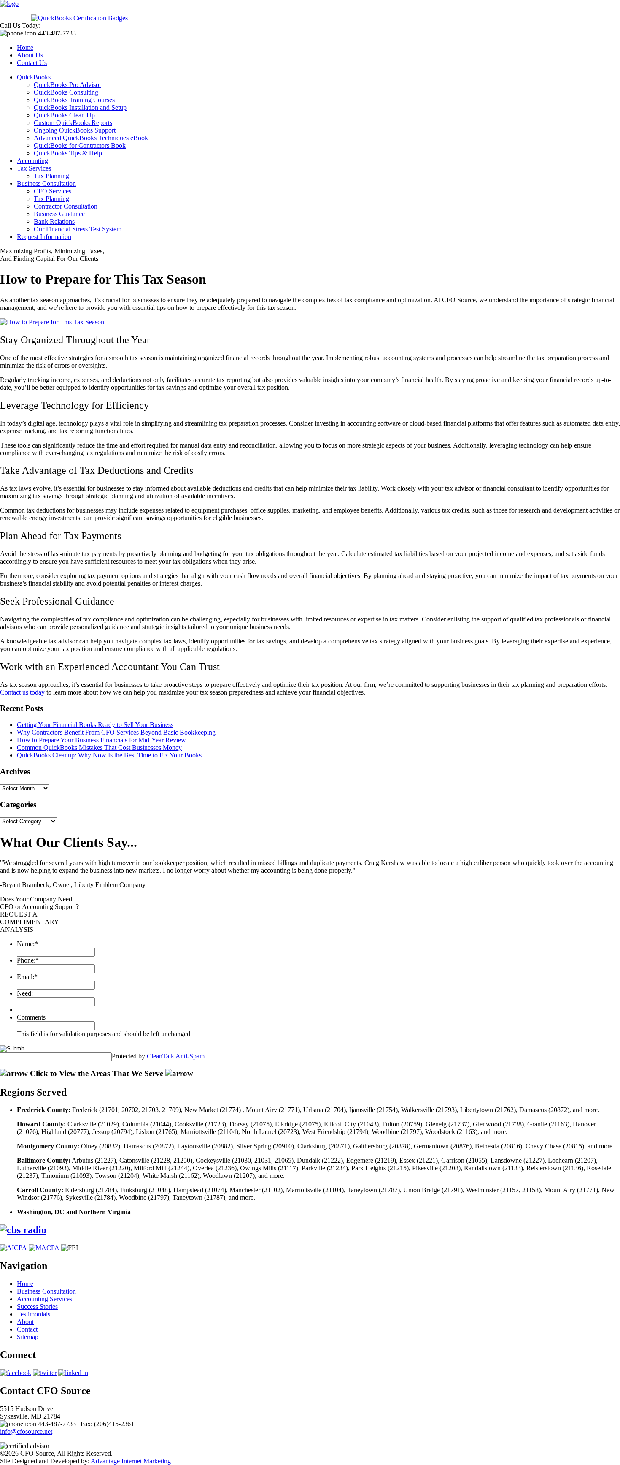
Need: (25, 993)
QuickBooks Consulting (66, 92)
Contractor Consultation (65, 206)
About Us (30, 55)
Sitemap (27, 1336)
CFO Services (52, 191)
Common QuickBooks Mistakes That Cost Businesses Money (99, 747)
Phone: (28, 960)
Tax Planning (51, 175)
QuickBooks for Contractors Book (80, 145)
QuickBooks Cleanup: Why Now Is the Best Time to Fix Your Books (109, 755)
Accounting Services (44, 1298)
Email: (27, 976)
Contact (27, 1329)
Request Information (44, 236)
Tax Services (34, 168)
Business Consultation (46, 183)
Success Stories (37, 1306)
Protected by (158, 1056)
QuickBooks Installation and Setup (80, 107)
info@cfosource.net (26, 1431)
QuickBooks (34, 77)
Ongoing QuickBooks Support (75, 130)
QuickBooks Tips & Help (68, 153)
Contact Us (32, 62)
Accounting (32, 160)
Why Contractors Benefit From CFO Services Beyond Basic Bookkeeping (116, 732)
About (25, 1321)
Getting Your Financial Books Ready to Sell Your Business (95, 724)
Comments (31, 1017)
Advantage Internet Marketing (131, 1461)
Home (25, 47)
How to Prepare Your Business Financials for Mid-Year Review (101, 739)
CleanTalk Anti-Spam (176, 1056)
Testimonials (33, 1314)
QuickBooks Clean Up (64, 115)
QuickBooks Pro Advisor (67, 84)
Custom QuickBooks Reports (73, 122)
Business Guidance (59, 213)
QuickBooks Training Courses (74, 99)
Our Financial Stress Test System (77, 229)
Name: (27, 943)
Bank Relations (54, 221)
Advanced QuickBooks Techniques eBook (91, 137)
